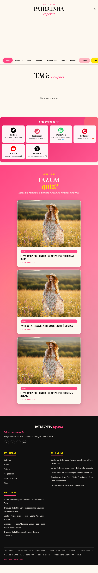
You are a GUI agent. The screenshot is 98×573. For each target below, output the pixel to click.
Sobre (72, 551)
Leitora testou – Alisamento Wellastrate (67, 485)
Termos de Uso (57, 551)
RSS (24, 443)
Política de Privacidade (31, 551)
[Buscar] (95, 9)
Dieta (6, 483)
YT (12, 443)
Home (8, 60)
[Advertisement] (49, 37)
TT (18, 443)
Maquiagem (52, 60)
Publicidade (86, 551)
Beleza (39, 60)
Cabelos (19, 60)
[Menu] (2, 9)
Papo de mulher (68, 60)
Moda (29, 60)
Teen (84, 60)
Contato (9, 551)
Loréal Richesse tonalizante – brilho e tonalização (72, 468)
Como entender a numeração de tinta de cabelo (71, 473)
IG (6, 443)
